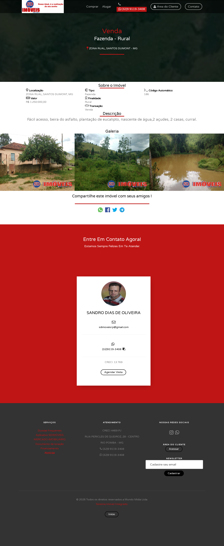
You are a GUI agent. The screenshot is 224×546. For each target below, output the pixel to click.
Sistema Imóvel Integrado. (112, 504)
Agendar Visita (113, 372)
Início (111, 514)
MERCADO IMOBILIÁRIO (50, 439)
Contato (193, 6)
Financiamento (50, 448)
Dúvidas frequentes (50, 430)
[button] (220, 162)
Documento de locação (49, 444)
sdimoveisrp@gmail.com (114, 327)
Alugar (106, 6)
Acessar (174, 449)
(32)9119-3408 (112, 349)
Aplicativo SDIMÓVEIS (50, 435)
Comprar (92, 6)
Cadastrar (174, 473)
